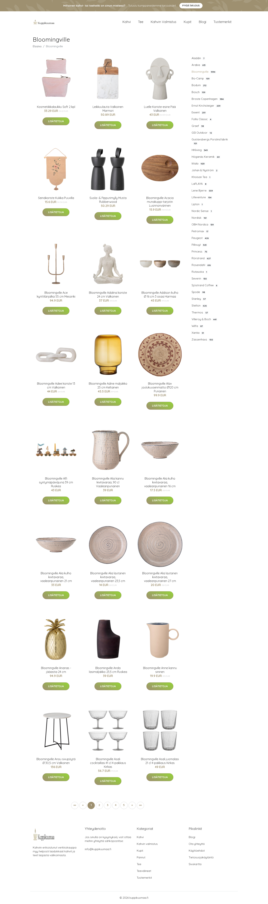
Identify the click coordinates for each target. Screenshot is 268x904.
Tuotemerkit (222, 22)
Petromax (200, 231)
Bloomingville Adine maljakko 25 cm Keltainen (108, 385)
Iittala (198, 163)
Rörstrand (201, 258)
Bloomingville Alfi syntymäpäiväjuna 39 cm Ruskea (56, 482)
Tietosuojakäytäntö (201, 857)
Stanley (199, 298)
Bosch (198, 92)
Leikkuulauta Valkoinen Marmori (108, 108)
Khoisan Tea (201, 177)
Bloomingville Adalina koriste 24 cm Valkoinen (108, 294)
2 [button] (99, 805)
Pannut (141, 857)
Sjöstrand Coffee (204, 285)
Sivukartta (195, 864)
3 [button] (107, 805)
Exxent (198, 112)
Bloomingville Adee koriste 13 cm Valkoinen (56, 385)
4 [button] (115, 805)
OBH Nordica (203, 224)
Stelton (199, 305)
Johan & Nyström (204, 170)
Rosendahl (201, 265)
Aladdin (198, 58)
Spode (198, 292)
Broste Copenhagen (208, 99)
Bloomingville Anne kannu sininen (160, 670)
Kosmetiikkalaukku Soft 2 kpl (56, 107)
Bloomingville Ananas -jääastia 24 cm (56, 670)
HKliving (200, 150)
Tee (140, 22)
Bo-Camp (200, 78)
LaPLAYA (199, 183)
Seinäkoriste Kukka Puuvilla (56, 198)
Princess (199, 251)
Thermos (200, 312)
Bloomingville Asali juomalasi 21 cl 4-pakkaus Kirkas (160, 761)
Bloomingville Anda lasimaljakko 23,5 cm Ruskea (108, 670)
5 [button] (124, 805)
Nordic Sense (202, 211)
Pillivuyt (199, 244)
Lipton (197, 204)
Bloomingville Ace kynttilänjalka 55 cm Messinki (56, 294)
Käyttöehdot (197, 850)
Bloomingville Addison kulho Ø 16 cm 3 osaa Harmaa (159, 294)
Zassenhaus (202, 339)
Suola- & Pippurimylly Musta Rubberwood (108, 200)
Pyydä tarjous (191, 5)
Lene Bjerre (202, 190)
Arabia (198, 65)
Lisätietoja (56, 121)
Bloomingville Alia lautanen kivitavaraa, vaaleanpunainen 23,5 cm (108, 577)
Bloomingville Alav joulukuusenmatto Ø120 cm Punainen (160, 387)
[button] (132, 805)
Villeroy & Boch (204, 319)
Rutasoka (199, 271)
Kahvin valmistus (163, 22)
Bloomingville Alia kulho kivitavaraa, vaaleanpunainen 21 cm (56, 577)
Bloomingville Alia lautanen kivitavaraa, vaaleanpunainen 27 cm (160, 577)
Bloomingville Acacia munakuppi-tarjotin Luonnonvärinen (160, 201)
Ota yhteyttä (197, 844)
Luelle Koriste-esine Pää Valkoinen (160, 108)
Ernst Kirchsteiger (206, 105)
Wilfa (197, 326)
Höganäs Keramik (206, 156)
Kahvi (126, 22)
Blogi (202, 22)
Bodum (199, 85)
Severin (199, 278)
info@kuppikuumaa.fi (98, 849)
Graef (198, 126)
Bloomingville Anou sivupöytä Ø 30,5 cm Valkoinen (55, 761)
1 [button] (91, 805)
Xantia (198, 332)
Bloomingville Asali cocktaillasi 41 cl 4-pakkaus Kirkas (108, 763)
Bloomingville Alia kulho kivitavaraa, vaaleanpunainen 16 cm (160, 482)
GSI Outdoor (202, 132)
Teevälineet (144, 871)
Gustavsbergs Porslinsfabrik (210, 141)
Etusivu (37, 46)
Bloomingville (203, 71)
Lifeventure (201, 197)
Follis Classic (201, 119)
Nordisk (199, 217)
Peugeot (200, 238)
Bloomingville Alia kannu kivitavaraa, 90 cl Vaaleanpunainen (108, 482)
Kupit (187, 22)
